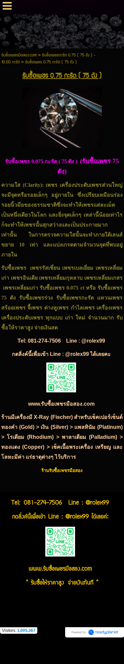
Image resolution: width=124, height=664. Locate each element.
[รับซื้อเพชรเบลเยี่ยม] (62, 116)
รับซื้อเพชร (109, 288)
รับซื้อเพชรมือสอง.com (19, 55)
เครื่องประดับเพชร (81, 185)
